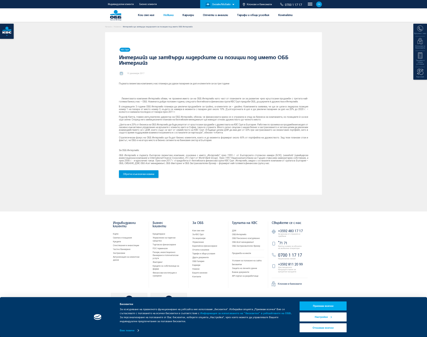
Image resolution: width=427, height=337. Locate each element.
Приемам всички (323, 305)
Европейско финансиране (204, 246)
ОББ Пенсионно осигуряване (246, 238)
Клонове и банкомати (259, 4)
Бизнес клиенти (148, 4)
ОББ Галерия (198, 261)
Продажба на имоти (241, 253)
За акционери (198, 238)
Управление (198, 242)
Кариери (188, 15)
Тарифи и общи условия (253, 15)
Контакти (285, 15)
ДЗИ (234, 230)
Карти (115, 234)
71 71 (282, 243)
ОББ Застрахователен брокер (246, 246)
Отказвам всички (323, 327)
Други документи (200, 257)
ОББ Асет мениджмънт (243, 242)
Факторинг (158, 262)
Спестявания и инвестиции (126, 245)
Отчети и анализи (215, 15)
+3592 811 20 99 (290, 264)
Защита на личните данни (244, 268)
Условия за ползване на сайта (247, 260)
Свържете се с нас (286, 223)
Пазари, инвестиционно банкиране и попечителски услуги (165, 255)
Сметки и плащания (122, 238)
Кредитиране (159, 234)
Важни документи (240, 272)
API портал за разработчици (245, 276)
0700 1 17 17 (293, 5)
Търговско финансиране (164, 244)
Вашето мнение (199, 273)
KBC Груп (125, 50)
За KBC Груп (198, 234)
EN (319, 4)
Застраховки (119, 253)
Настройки (321, 316)
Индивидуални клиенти (121, 4)
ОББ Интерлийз (239, 234)
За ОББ (197, 223)
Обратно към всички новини (138, 174)
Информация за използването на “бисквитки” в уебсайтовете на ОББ (245, 313)
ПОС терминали (160, 248)
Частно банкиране (121, 249)
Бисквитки (237, 264)
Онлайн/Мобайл (221, 4)
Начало (108, 27)
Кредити (117, 241)
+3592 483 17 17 (290, 231)
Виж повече (127, 330)
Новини (168, 15)
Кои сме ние (146, 15)
